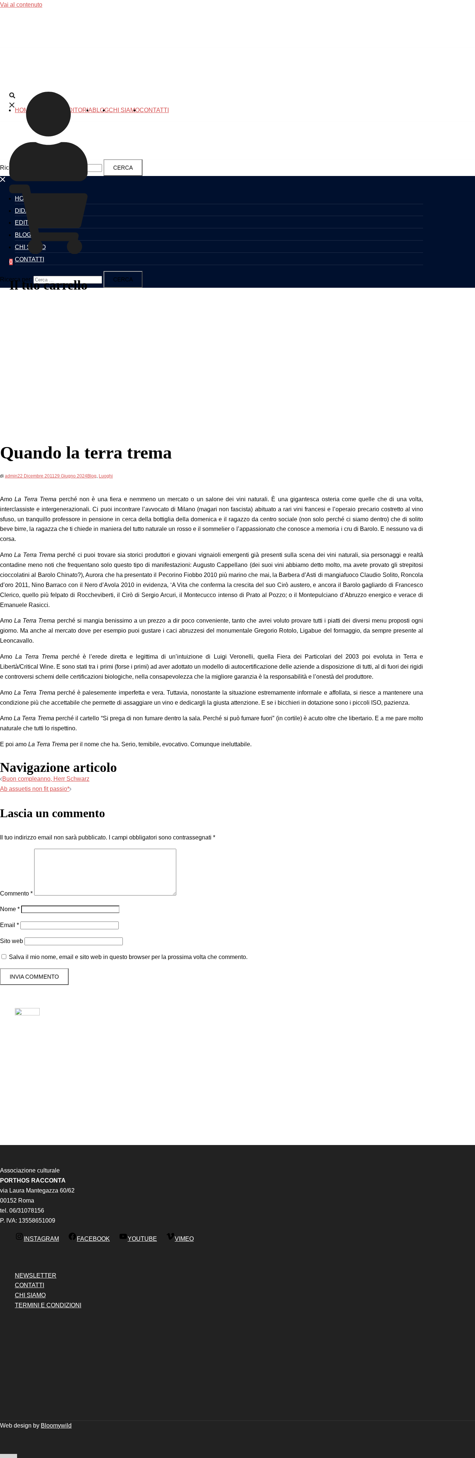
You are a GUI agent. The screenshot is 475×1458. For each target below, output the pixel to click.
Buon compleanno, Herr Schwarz (45, 779)
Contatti (154, 110)
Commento (16, 893)
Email (9, 925)
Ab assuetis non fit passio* (34, 789)
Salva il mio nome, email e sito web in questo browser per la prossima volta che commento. (128, 957)
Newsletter (35, 1275)
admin (11, 476)
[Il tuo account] (48, 179)
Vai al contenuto (21, 4)
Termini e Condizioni (48, 1305)
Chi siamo (124, 110)
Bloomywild (56, 1425)
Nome (10, 909)
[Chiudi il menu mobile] (3, 180)
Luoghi (106, 476)
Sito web (11, 941)
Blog (100, 110)
